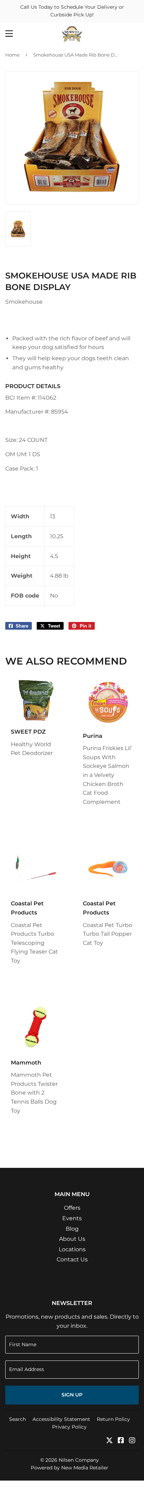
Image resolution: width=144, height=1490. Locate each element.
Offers (72, 1207)
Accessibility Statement (61, 1419)
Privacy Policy (69, 1427)
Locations (72, 1249)
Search (17, 1419)
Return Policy (113, 1419)
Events (72, 1218)
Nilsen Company (79, 1460)
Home (12, 55)
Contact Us (72, 1259)
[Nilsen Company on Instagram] (132, 1441)
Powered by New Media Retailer (69, 1467)
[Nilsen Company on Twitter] (109, 1441)
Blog (72, 1228)
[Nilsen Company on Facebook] (121, 1441)
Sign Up (72, 1395)
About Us (72, 1239)
